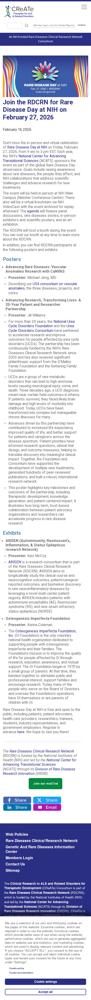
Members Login (19, 857)
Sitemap (13, 870)
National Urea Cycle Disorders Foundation (41, 324)
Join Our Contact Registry (62, 25)
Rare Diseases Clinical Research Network (42, 840)
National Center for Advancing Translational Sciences (34, 158)
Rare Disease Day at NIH (27, 147)
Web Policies (17, 834)
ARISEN (14, 562)
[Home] (24, 11)
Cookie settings (45, 981)
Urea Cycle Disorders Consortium (41, 328)
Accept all (45, 992)
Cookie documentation (21, 972)
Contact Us (15, 864)
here (20, 732)
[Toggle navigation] (84, 7)
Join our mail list (45, 783)
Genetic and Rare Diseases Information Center (40, 849)
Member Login (41, 25)
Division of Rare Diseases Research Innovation (43, 908)
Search (26, 26)
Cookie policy (16, 968)
